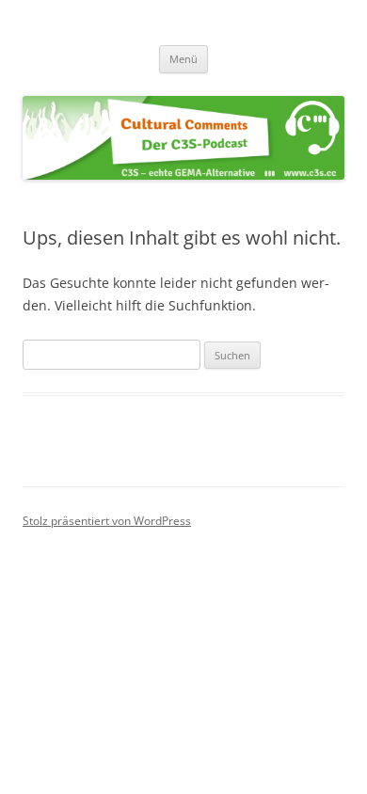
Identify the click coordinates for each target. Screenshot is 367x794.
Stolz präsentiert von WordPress (107, 521)
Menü (183, 59)
